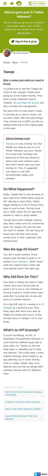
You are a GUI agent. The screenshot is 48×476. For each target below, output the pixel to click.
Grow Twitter (38, 3)
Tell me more (24, 33)
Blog (15, 62)
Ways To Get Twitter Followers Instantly (23, 409)
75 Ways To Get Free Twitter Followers (22, 402)
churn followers (20, 261)
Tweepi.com (12, 143)
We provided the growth (26, 102)
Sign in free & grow (26, 41)
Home (6, 62)
